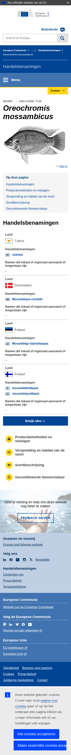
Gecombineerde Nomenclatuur (26, 208)
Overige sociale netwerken (21, 630)
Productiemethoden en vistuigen (27, 190)
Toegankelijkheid (14, 586)
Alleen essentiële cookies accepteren (41, 745)
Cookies (8, 674)
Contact (42, 680)
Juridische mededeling (18, 680)
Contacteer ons (13, 574)
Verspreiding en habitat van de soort (30, 196)
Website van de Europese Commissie (28, 607)
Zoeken (62, 38)
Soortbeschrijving (18, 202)
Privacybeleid (12, 580)
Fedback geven (35, 518)
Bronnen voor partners (37, 668)
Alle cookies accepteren (36, 734)
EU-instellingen (13, 647)
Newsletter (42, 559)
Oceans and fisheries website (23, 544)
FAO (62, 166)
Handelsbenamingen (49, 50)
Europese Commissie (14, 50)
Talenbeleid (11, 668)
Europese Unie (13, 653)
